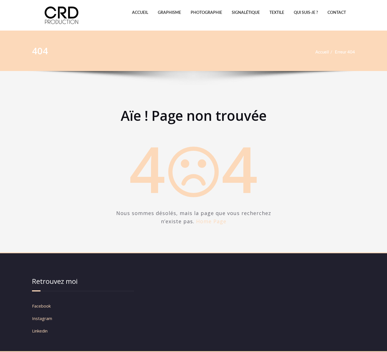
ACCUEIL (140, 13)
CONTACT (337, 13)
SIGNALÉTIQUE (246, 13)
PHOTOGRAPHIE (206, 13)
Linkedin (40, 331)
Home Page (211, 221)
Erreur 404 (345, 52)
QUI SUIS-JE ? (306, 13)
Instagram (42, 318)
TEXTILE (276, 13)
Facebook (41, 306)
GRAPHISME (169, 13)
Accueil (322, 52)
